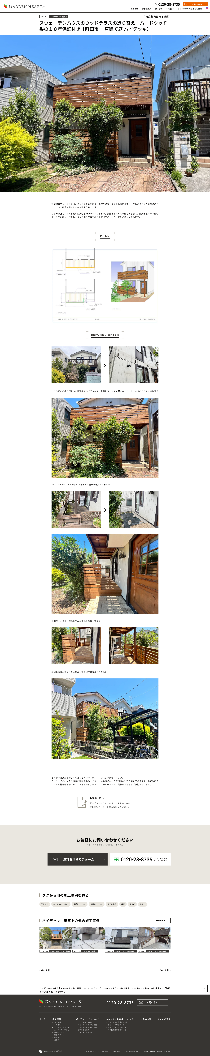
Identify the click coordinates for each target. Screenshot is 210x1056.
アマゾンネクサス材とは (117, 1027)
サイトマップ (91, 1051)
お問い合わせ (197, 4)
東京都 (132, 904)
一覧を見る (161, 920)
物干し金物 (112, 904)
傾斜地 (56, 1040)
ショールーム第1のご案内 (87, 1025)
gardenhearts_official (53, 1051)
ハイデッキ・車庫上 (61, 1030)
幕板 (123, 904)
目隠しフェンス (97, 904)
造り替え (44, 904)
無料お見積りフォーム (78, 859)
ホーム (42, 1019)
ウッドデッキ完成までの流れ (190, 8)
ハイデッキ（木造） (61, 904)
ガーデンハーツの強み (164, 8)
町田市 (142, 904)
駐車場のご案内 (83, 1030)
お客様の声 (146, 8)
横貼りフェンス (80, 904)
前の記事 (45, 970)
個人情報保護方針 (132, 1051)
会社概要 (104, 1051)
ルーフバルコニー (61, 1022)
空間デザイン (59, 1035)
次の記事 (164, 970)
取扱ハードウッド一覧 (116, 1025)
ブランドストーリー (85, 1032)
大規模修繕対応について (117, 1030)
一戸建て (57, 1025)
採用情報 (117, 1051)
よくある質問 (164, 1019)
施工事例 (134, 8)
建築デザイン (59, 1032)
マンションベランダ (61, 1027)
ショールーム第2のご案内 (87, 1027)
